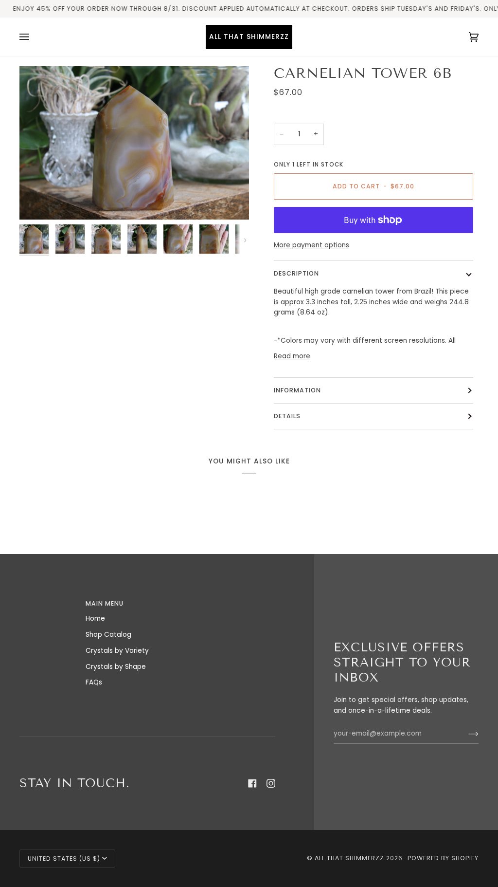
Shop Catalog (108, 634)
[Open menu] (34, 37)
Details (287, 416)
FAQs (94, 682)
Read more (292, 356)
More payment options (311, 245)
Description (296, 273)
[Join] (466, 733)
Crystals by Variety (117, 650)
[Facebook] (252, 783)
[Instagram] (271, 783)
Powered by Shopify (443, 858)
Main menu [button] (105, 603)
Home (95, 618)
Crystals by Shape (116, 666)
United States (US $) (64, 858)
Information (297, 390)
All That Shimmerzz (350, 858)
